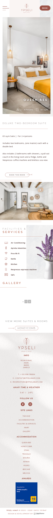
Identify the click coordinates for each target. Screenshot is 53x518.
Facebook (23, 404)
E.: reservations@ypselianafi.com (26, 382)
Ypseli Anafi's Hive (26, 8)
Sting (26, 450)
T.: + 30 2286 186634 (26, 374)
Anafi (26, 427)
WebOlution (39, 513)
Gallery (26, 431)
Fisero (27, 465)
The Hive (26, 416)
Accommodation (26, 420)
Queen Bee (26, 442)
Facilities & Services (26, 424)
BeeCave (26, 469)
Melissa (26, 473)
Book (45, 8)
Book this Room (17, 175)
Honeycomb (26, 328)
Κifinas (26, 461)
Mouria (26, 458)
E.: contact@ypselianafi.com (26, 378)
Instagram (30, 404)
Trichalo (26, 454)
